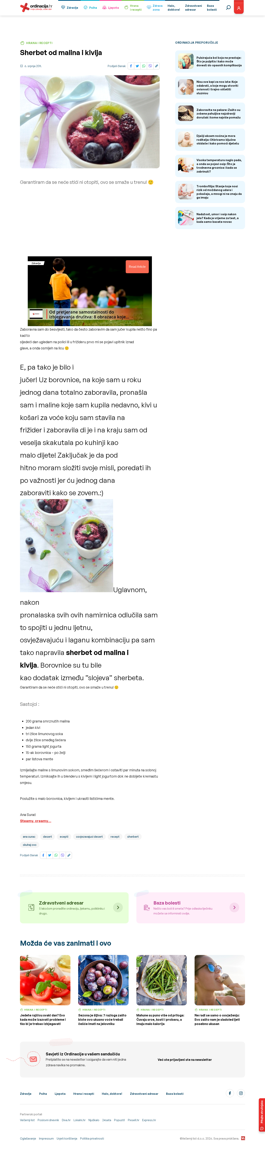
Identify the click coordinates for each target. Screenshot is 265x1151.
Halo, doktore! (112, 1093)
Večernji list (27, 1120)
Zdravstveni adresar (144, 1093)
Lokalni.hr (80, 1120)
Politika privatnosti (92, 1138)
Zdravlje (72, 7)
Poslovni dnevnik (48, 1120)
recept (115, 836)
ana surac (29, 836)
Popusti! (119, 1120)
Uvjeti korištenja (67, 1138)
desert (47, 836)
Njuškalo (93, 1120)
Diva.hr (66, 1120)
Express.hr (149, 1120)
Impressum (46, 1138)
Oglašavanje (28, 1138)
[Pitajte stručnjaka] (262, 1115)
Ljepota (113, 7)
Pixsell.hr (133, 1120)
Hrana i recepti (83, 1093)
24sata (106, 1120)
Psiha (93, 7)
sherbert (133, 836)
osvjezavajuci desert (89, 836)
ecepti (64, 836)
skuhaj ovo (29, 844)
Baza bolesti (175, 1093)
